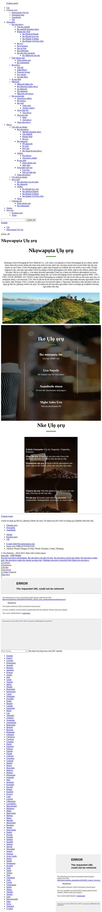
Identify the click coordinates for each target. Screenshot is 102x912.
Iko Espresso (22, 46)
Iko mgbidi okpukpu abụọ (28, 29)
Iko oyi (20, 43)
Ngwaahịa (10, 22)
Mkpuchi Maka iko (25, 84)
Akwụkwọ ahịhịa (24, 98)
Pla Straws (21, 101)
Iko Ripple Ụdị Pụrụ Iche (33, 41)
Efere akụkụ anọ (24, 60)
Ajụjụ (14, 215)
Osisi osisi (26, 105)
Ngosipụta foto (18, 15)
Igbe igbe (26, 165)
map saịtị (4, 555)
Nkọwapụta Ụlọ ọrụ (20, 12)
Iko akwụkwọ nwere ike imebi (67, 558)
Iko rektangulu (23, 62)
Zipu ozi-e (5, 574)
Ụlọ (8, 8)
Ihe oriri (20, 103)
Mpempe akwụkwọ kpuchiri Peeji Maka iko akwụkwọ (66, 560)
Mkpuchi (15, 82)
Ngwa (9, 125)
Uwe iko (26, 170)
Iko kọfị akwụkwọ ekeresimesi (14, 558)
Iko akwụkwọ (17, 24)
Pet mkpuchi (22, 91)
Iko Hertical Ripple (30, 34)
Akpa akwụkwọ (24, 122)
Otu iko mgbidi (23, 27)
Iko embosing (22, 51)
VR (13, 20)
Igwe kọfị (16, 179)
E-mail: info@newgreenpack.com (20, 544)
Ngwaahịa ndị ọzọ (24, 167)
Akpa (19, 198)
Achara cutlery (28, 108)
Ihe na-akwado (18, 96)
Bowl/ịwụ (16, 65)
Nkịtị (24, 117)
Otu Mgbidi (27, 134)
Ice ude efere (22, 77)
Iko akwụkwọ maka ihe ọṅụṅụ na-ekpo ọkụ (23, 560)
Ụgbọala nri (17, 201)
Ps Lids (25, 146)
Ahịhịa (20, 153)
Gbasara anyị (11, 525)
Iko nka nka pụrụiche (26, 53)
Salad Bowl (22, 70)
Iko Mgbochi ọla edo (31, 55)
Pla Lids (25, 148)
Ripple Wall (27, 136)
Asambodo (16, 17)
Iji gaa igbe (16, 79)
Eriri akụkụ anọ (18, 58)
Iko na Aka (21, 48)
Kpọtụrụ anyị (17, 213)
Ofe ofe (20, 67)
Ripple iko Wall (23, 31)
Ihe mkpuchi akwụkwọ (32, 151)
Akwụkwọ (26, 113)
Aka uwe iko (22, 115)
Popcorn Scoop (23, 72)
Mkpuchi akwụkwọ (25, 93)
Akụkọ (9, 208)
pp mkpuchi (22, 89)
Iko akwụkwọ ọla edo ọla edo (40, 558)
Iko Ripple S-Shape (30, 39)
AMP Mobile (15, 555)
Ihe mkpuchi (22, 141)
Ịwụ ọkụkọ (21, 74)
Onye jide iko (22, 110)
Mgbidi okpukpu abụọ (31, 132)
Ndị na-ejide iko (29, 172)
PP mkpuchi (27, 144)
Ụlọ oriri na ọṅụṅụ (19, 127)
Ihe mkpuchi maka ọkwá (27, 86)
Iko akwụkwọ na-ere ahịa (27, 182)
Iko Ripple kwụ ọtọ (30, 36)
